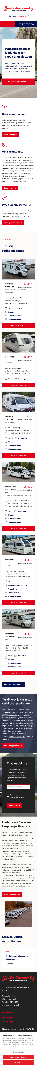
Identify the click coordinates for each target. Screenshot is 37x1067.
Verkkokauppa (8, 1017)
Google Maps (8, 1022)
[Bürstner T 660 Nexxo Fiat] (18, 619)
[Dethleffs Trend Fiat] (18, 269)
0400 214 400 (17, 16)
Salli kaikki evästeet (18, 1057)
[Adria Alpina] (18, 545)
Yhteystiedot (7, 1012)
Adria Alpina (10, 559)
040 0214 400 (12, 1002)
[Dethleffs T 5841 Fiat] (18, 402)
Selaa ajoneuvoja (10, 894)
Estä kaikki (18, 1062)
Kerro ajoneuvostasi (11, 223)
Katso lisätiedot (17, 326)
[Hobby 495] (18, 342)
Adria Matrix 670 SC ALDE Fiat (10, 489)
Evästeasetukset (18, 1052)
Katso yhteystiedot (11, 746)
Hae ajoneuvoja (24, 24)
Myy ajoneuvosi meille (16, 205)
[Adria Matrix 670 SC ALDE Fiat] (18, 472)
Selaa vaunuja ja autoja (17, 82)
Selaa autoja (8, 188)
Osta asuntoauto (12, 151)
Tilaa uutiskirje (14, 805)
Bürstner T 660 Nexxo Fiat (9, 636)
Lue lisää (13, 1047)
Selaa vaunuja (9, 135)
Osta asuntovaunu (14, 114)
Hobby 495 (9, 357)
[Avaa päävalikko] (5, 24)
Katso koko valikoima (12, 685)
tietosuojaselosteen (16, 798)
